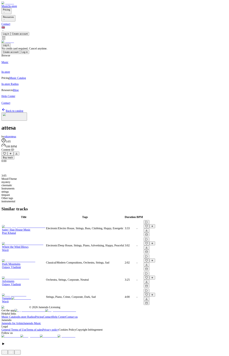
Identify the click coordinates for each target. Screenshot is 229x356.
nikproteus (10, 136)
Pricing (6, 9)
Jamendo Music (32, 323)
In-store (12, 6)
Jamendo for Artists (12, 323)
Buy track (8, 157)
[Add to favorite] (4, 153)
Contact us (72, 316)
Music (4, 6)
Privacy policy (50, 329)
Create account (20, 33)
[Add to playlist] (11, 153)
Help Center (59, 316)
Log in (6, 33)
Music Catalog (9, 316)
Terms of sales (34, 329)
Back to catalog (14, 110)
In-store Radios (26, 316)
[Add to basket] (146, 234)
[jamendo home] (7, 2)
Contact (5, 24)
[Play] (14, 116)
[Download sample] (16, 154)
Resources (8, 17)
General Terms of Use (13, 329)
